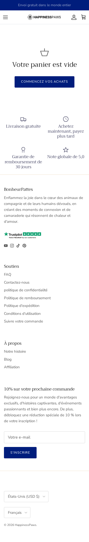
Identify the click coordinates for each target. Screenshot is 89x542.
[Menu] (5, 17)
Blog (8, 359)
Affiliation (12, 367)
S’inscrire (20, 452)
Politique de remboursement (27, 298)
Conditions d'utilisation (22, 313)
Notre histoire (15, 351)
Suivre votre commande (23, 321)
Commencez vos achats (44, 81)
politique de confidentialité (25, 290)
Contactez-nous (16, 282)
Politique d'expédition (22, 305)
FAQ (7, 274)
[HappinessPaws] (44, 17)
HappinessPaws (25, 525)
